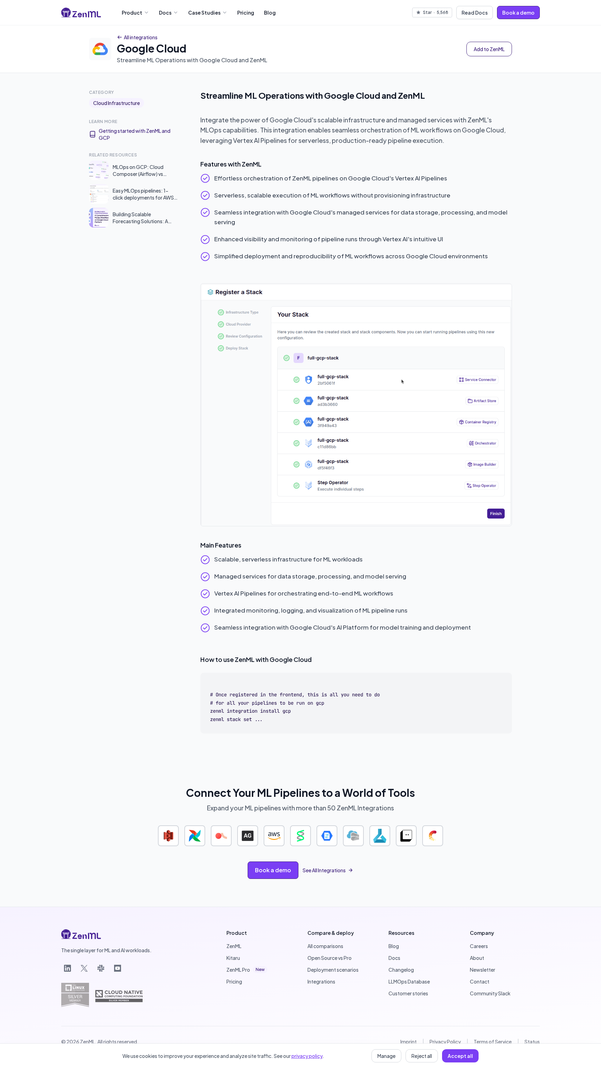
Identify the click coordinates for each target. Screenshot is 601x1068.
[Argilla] (221, 835)
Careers (479, 946)
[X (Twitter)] (84, 968)
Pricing (245, 12)
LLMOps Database (409, 981)
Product (132, 12)
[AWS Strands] (300, 835)
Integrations (321, 981)
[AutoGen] (247, 835)
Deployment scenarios (333, 969)
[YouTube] (117, 968)
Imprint (408, 1041)
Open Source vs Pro (329, 958)
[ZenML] (81, 12)
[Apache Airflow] (194, 835)
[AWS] (274, 835)
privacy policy (306, 1056)
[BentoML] (406, 835)
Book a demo (518, 12)
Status (532, 1041)
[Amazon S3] (168, 835)
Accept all (460, 1056)
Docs (165, 12)
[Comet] (432, 835)
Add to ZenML (489, 49)
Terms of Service (493, 1041)
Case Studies (204, 12)
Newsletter (482, 969)
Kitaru (233, 958)
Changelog (401, 969)
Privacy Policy (445, 1041)
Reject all (421, 1056)
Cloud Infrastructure (116, 103)
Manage (386, 1056)
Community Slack (490, 993)
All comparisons (325, 946)
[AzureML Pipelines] (379, 835)
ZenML (233, 946)
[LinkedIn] (67, 968)
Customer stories (408, 993)
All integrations (141, 37)
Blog (270, 12)
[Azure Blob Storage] (326, 835)
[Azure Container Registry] (353, 835)
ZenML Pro (245, 969)
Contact (479, 981)
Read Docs (475, 12)
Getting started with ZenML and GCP (134, 134)
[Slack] (101, 968)
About (477, 958)
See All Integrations (324, 870)
